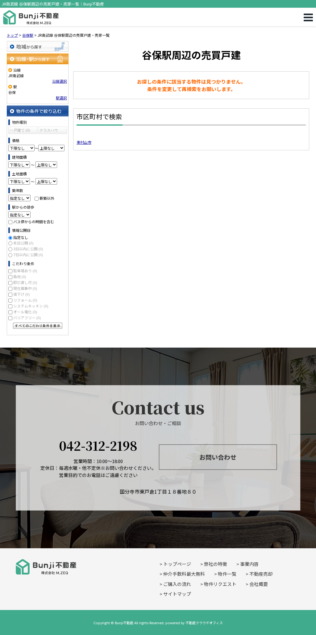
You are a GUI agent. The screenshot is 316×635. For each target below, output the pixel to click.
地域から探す (38, 46)
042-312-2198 (98, 445)
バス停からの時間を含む (33, 221)
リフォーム (25, 300)
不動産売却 (260, 573)
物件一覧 (227, 573)
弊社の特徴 (215, 564)
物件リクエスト (220, 584)
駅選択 (61, 97)
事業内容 (249, 564)
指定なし (20, 237)
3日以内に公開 (28, 248)
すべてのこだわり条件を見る (37, 326)
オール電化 (25, 311)
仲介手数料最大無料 (184, 573)
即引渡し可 (25, 282)
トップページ (177, 564)
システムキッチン (30, 305)
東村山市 (84, 142)
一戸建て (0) (20, 130)
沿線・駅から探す (38, 58)
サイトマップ (177, 594)
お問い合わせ (217, 457)
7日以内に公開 (28, 254)
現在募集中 (25, 288)
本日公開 (23, 242)
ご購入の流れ (177, 584)
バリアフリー (27, 317)
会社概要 (258, 584)
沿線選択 (59, 81)
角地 (19, 276)
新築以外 (47, 198)
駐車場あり (25, 270)
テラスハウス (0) (49, 131)
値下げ (21, 294)
